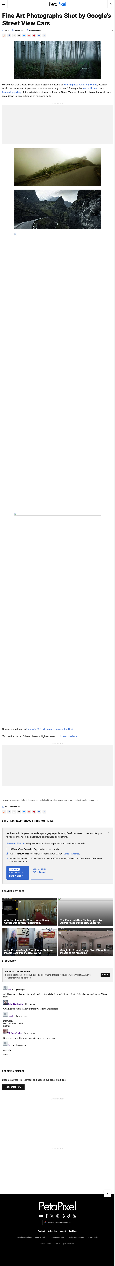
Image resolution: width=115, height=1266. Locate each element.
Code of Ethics (40, 1237)
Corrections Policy (57, 1237)
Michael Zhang (35, 30)
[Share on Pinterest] (34, 35)
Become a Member (15, 843)
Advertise (52, 1231)
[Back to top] (107, 1193)
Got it (105, 975)
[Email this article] (39, 35)
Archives (73, 1231)
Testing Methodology (76, 1237)
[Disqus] (57, 1020)
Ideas (7, 30)
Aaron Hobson (90, 88)
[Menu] (4, 4)
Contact (41, 1231)
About (63, 1231)
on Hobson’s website (66, 736)
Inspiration (15, 806)
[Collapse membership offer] (108, 832)
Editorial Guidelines (24, 1237)
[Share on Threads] (19, 35)
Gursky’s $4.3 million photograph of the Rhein (50, 729)
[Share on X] (14, 35)
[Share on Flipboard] (29, 35)
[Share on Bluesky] (24, 35)
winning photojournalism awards (80, 84)
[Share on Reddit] (4, 35)
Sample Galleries (71, 853)
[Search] (111, 4)
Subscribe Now (13, 1087)
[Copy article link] (44, 35)
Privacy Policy (93, 1237)
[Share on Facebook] (9, 35)
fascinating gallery (11, 92)
